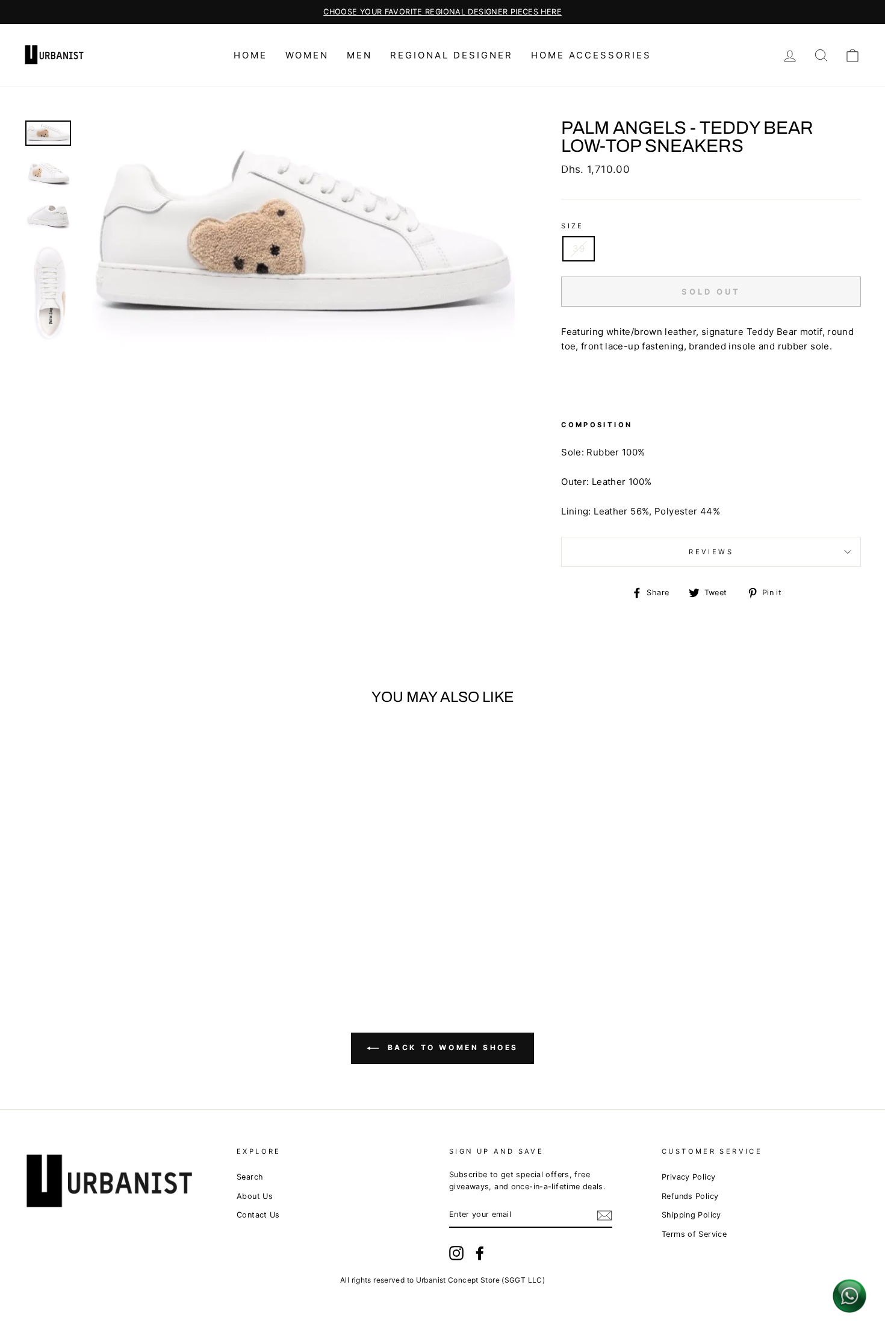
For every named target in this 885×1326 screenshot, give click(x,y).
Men (359, 55)
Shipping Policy (691, 1214)
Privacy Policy (688, 1176)
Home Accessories (591, 55)
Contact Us (258, 1214)
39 (579, 248)
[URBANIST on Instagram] (456, 1253)
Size (572, 226)
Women (307, 55)
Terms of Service (694, 1234)
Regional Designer (451, 55)
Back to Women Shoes (451, 1047)
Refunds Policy (690, 1196)
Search (250, 1176)
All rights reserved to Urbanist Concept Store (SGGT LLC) (442, 1279)
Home (250, 55)
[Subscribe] (604, 1215)
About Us (255, 1196)
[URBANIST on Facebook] (480, 1253)
